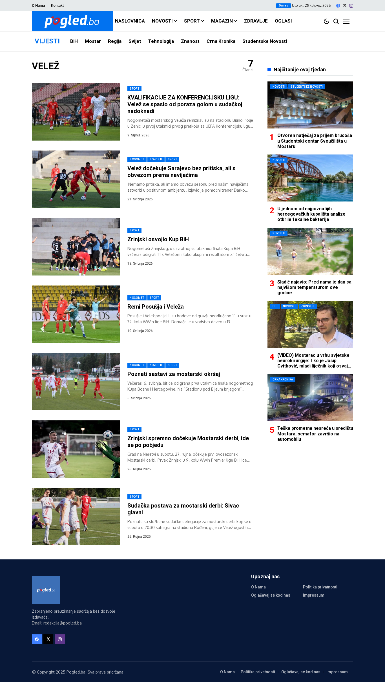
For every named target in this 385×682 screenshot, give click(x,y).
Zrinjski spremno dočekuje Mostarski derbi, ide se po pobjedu (188, 441)
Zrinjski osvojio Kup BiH (158, 239)
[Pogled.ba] (72, 21)
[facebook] (338, 6)
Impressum (313, 595)
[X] (344, 5)
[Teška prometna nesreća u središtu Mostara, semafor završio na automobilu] (310, 397)
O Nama (38, 5)
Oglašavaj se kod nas (270, 595)
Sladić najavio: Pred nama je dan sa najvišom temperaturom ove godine (314, 287)
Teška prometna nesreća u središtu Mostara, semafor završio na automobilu (315, 434)
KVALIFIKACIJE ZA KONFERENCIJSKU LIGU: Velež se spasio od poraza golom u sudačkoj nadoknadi (184, 104)
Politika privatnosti (320, 587)
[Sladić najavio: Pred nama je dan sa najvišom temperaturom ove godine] (310, 251)
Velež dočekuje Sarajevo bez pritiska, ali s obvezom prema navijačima (181, 171)
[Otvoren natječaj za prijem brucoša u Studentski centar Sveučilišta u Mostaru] (310, 105)
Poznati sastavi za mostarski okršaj (173, 374)
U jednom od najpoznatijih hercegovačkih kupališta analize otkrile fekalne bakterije (311, 214)
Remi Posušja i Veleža (155, 306)
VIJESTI (47, 41)
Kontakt (57, 5)
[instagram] (351, 6)
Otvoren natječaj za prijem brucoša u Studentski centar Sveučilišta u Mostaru (314, 141)
